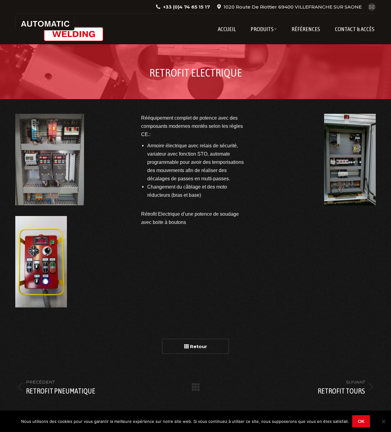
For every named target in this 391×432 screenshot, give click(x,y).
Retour (198, 346)
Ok (361, 421)
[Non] (383, 421)
